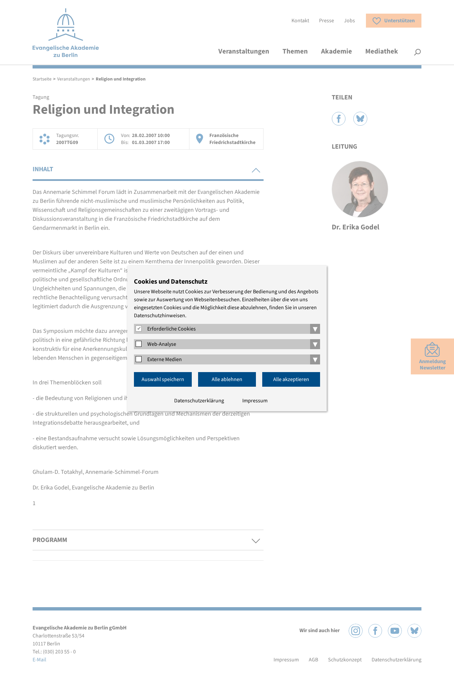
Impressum (255, 400)
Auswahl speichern (163, 379)
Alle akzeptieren (291, 379)
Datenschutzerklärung (199, 400)
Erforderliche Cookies (171, 329)
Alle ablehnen (227, 379)
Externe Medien (164, 359)
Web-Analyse (161, 344)
